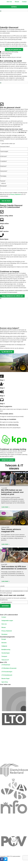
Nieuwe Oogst (5, 678)
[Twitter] (5, 859)
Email (3, 599)
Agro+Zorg (4, 682)
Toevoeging (3, 176)
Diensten (4, 642)
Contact (24, 1)
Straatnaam (3, 166)
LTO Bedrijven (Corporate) (8, 668)
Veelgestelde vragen (7, 620)
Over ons (9, 1)
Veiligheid (4, 646)
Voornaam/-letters (5, 146)
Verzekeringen (5, 653)
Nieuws (17, 1)
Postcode (2, 181)
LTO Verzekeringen (6, 671)
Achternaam (3, 156)
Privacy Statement (15, 194)
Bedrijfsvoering (5, 649)
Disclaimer (4, 634)
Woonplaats (3, 186)
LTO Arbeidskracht (6, 675)
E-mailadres (3, 161)
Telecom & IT (5, 659)
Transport (4, 656)
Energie (3, 639)
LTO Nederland (5, 664)
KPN (4, 474)
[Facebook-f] (2, 859)
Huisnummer (3, 171)
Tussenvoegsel (4, 151)
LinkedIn (2, 586)
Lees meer (5, 507)
